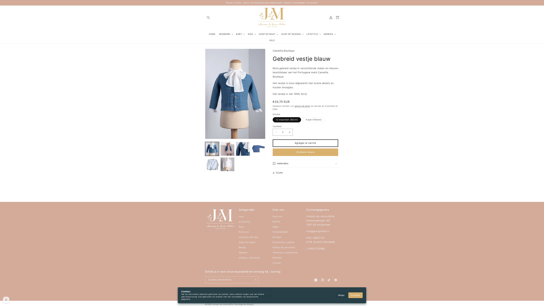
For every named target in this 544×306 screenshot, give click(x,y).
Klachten (277, 257)
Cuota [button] (279, 172)
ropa (241, 216)
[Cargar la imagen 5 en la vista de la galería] (212, 164)
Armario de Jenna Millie (223, 304)
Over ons (277, 216)
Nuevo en (244, 232)
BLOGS (276, 221)
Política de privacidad (284, 247)
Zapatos (243, 252)
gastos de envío (302, 106)
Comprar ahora (305, 152)
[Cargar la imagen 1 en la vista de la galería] (212, 149)
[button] (208, 17)
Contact (277, 263)
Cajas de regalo (247, 242)
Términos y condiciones (285, 252)
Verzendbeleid (280, 232)
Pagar (276, 227)
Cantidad (277, 126)
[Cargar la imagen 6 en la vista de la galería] (227, 164)
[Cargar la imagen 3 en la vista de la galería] (243, 149)
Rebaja (242, 247)
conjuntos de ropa (248, 237)
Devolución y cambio (284, 242)
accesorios (244, 221)
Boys (241, 227)
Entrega (277, 237)
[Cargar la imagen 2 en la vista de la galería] (227, 149)
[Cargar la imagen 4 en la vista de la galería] (258, 149)
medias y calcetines (249, 257)
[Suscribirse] (255, 279)
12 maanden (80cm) (287, 119)
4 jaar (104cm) (315, 120)
